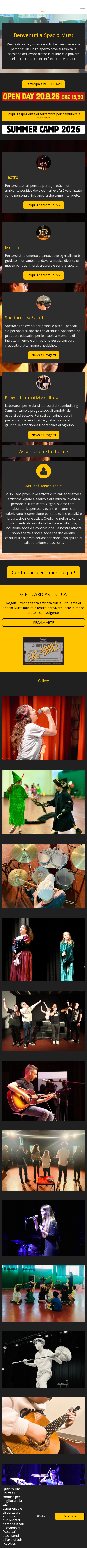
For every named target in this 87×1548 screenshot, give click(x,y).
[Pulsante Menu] (82, 7)
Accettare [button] (69, 1516)
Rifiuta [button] (40, 1516)
